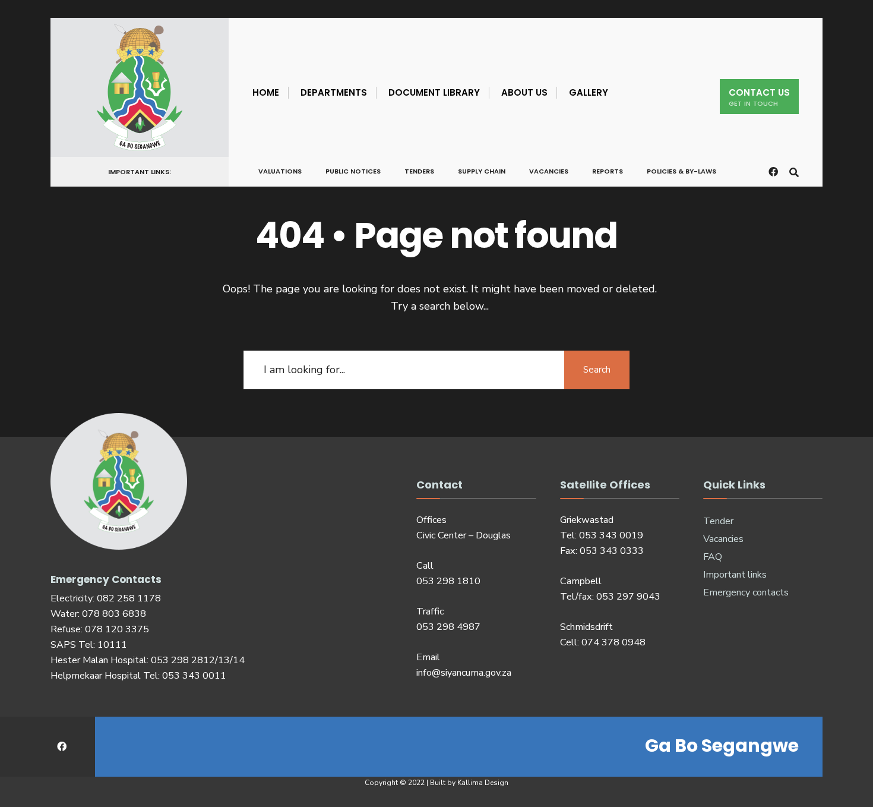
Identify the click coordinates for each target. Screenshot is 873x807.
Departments (334, 92)
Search (597, 370)
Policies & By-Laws (681, 171)
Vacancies (548, 171)
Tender (718, 521)
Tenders (419, 171)
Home (265, 92)
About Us (524, 92)
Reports (607, 171)
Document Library (434, 92)
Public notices (353, 171)
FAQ (712, 556)
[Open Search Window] (794, 170)
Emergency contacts (746, 592)
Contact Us (759, 97)
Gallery (588, 92)
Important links (735, 574)
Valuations (280, 171)
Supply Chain (481, 171)
